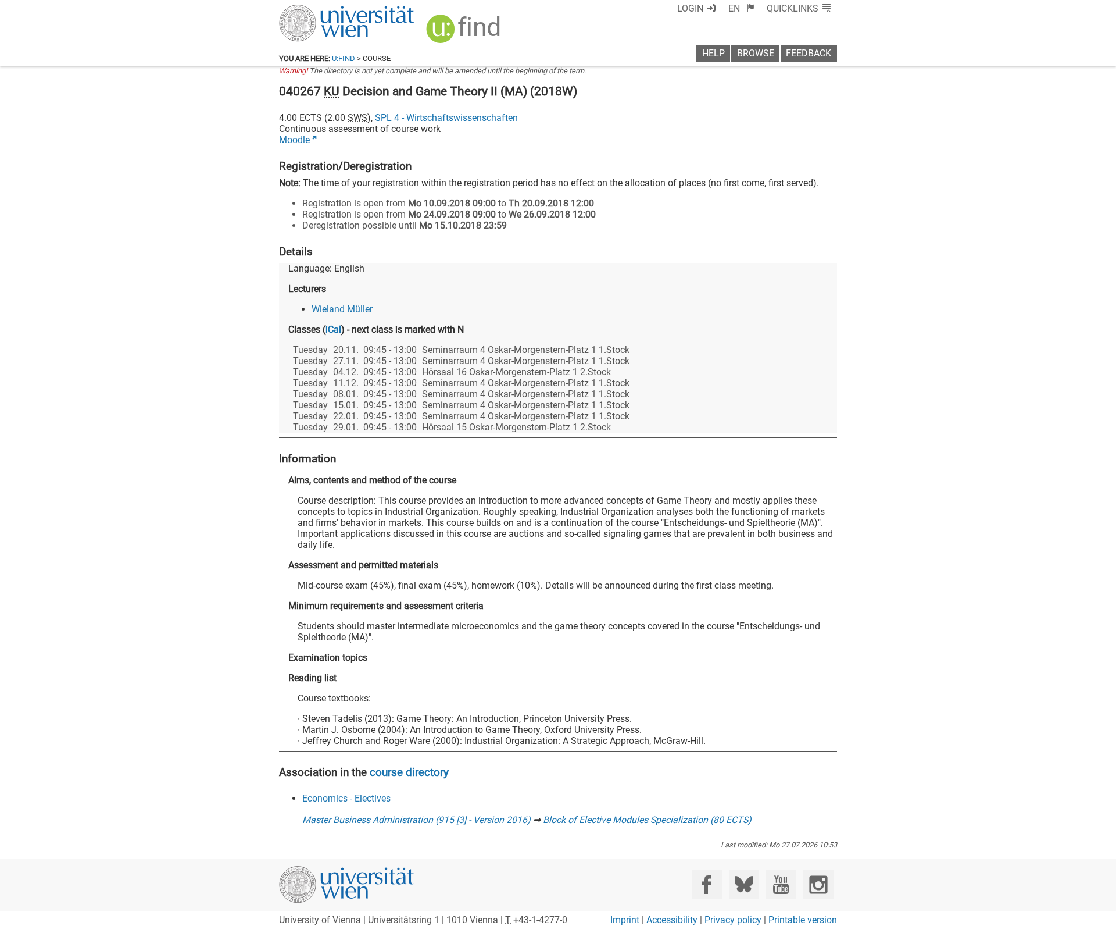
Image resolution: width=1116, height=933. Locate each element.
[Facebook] (707, 884)
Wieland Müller (342, 309)
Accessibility (672, 919)
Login (690, 8)
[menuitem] (741, 8)
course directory (409, 772)
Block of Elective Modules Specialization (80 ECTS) (647, 819)
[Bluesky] (744, 884)
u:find (343, 58)
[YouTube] (781, 884)
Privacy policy (732, 919)
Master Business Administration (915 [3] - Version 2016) (416, 819)
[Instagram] (818, 884)
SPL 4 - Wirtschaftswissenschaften (446, 117)
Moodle (294, 139)
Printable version (802, 919)
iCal (333, 329)
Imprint (624, 919)
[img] (464, 32)
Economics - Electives (346, 798)
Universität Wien (319, 10)
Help (713, 53)
